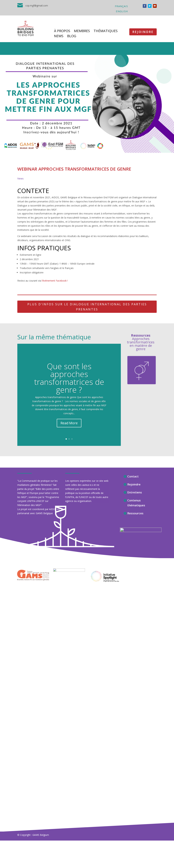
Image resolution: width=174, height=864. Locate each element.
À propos (62, 31)
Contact (133, 476)
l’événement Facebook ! (55, 280)
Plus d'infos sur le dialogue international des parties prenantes (87, 306)
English (122, 11)
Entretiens (134, 492)
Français (121, 6)
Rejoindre (143, 32)
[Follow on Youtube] (155, 6)
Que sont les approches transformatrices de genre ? (69, 378)
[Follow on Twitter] (150, 6)
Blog (71, 36)
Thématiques (106, 31)
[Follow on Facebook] (144, 6)
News (58, 36)
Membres (82, 31)
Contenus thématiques (136, 502)
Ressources (135, 513)
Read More (69, 423)
